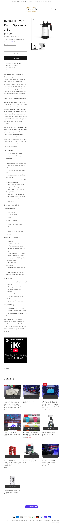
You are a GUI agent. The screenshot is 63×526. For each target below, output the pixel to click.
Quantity (6, 44)
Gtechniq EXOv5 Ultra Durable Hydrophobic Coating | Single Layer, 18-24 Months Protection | (12, 463)
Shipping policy (55, 520)
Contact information (44, 522)
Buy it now (16, 58)
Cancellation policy (55, 522)
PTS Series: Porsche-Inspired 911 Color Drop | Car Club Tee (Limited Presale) (31, 434)
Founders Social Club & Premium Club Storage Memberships (48, 462)
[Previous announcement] (3, 2)
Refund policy (31, 520)
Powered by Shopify (22, 520)
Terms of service (47, 520)
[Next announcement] (60, 2)
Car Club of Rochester (13, 520)
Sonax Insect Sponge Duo (30, 461)
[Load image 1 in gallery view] (35, 46)
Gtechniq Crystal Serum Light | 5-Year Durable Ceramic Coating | (12, 492)
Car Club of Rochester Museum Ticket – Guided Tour (12, 433)
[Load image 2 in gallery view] (42, 46)
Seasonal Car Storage (29, 401)
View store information (12, 70)
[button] (3, 9)
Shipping (6, 36)
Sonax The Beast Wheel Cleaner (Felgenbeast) (48, 433)
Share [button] (7, 368)
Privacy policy (39, 520)
